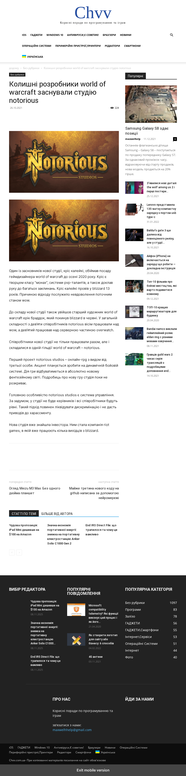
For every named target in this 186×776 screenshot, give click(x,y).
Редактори (112, 45)
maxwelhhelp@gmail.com (72, 730)
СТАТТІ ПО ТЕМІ (24, 514)
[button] (171, 35)
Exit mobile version (93, 770)
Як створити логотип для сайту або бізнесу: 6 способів (103, 639)
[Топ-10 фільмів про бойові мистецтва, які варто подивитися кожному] (134, 286)
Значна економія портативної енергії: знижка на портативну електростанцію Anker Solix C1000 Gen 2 (63, 534)
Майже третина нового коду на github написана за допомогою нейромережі (94, 493)
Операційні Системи (36, 45)
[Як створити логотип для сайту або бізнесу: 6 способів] (76, 639)
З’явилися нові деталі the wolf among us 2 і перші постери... (161, 187)
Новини (125, 35)
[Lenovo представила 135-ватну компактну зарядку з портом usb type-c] (134, 209)
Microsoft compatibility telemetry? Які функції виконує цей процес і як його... (103, 613)
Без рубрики (31, 68)
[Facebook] (13, 118)
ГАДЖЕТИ (36, 35)
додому (14, 68)
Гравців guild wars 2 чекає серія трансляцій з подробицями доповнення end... (160, 363)
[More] (55, 118)
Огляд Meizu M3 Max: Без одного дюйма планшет (34, 490)
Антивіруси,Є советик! (83, 35)
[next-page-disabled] (19, 552)
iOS (24, 35)
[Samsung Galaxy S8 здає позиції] (151, 104)
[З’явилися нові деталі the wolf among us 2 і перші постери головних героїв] (134, 187)
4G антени (96, 656)
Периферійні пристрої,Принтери (78, 45)
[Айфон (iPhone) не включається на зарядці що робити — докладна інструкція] (134, 260)
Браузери (109, 35)
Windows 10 (54, 35)
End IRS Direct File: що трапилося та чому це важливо (101, 530)
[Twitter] (24, 118)
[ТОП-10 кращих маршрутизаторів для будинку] (134, 311)
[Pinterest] (34, 118)
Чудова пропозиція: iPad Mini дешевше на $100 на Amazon (24, 530)
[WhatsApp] (44, 118)
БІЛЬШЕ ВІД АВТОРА (57, 514)
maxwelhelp (132, 139)
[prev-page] (12, 552)
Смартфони (132, 45)
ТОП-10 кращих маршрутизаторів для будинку (161, 311)
